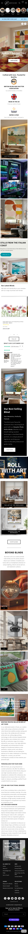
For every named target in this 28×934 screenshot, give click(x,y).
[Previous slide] (22, 24)
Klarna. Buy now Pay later (20, 873)
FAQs (4, 873)
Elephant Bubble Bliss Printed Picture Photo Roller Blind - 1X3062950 (6, 362)
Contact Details (18, 876)
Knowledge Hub (7, 870)
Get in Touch (6, 875)
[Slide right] (17, 334)
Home (4, 866)
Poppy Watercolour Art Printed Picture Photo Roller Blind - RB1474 (13, 322)
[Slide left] (10, 334)
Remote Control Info (8, 888)
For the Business (19, 888)
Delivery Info (18, 866)
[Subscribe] (23, 914)
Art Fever (11, 931)
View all (14, 339)
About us (5, 868)
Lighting (17, 890)
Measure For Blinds (7, 883)
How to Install (6, 886)
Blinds (16, 883)
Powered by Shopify (18, 931)
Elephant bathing (9, 352)
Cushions (17, 892)
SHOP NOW (9, 450)
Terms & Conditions (19, 870)
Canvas (16, 886)
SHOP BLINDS (14, 542)
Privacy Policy (18, 868)
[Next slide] (25, 24)
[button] (2, 3)
